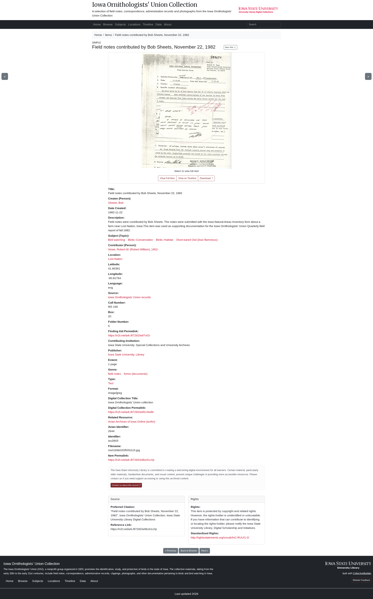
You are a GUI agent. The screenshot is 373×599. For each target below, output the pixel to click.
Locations (134, 24)
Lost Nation (115, 258)
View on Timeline (187, 178)
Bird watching (116, 239)
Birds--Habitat (164, 239)
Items (108, 34)
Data (159, 24)
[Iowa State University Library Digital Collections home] (348, 565)
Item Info (229, 47)
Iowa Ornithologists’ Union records (129, 297)
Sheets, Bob (116, 202)
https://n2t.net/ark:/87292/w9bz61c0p (131, 459)
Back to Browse (189, 550)
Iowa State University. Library (126, 354)
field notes (114, 373)
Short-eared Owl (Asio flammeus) (197, 239)
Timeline (148, 24)
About (167, 24)
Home (97, 24)
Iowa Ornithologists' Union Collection (144, 4)
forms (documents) (135, 373)
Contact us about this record (125, 485)
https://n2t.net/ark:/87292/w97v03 (129, 335)
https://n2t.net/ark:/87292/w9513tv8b (131, 412)
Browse (108, 24)
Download (205, 178)
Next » (204, 550)
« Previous (170, 550)
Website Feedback (361, 580)
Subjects (120, 24)
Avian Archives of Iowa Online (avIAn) (131, 421)
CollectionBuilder (362, 573)
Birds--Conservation (140, 239)
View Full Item (167, 178)
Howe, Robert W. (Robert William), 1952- (133, 249)
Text (110, 383)
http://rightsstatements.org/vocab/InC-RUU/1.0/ (220, 537)
